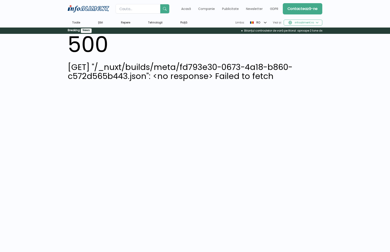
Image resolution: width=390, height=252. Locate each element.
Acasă (186, 9)
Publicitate (230, 9)
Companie (206, 9)
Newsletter (254, 9)
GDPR (274, 9)
